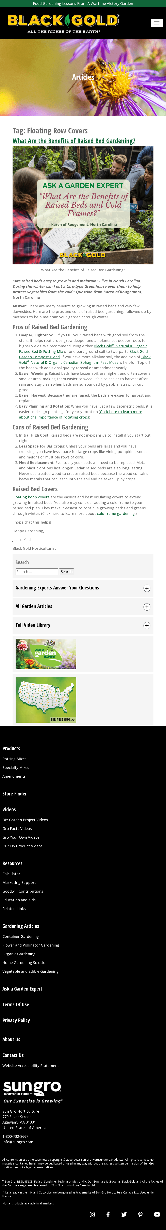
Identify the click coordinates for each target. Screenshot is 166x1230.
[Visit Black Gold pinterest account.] (140, 1214)
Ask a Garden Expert (22, 988)
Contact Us (13, 1055)
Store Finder (14, 793)
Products (11, 748)
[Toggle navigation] (157, 23)
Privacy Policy (16, 1020)
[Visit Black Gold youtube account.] (157, 1214)
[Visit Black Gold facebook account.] (108, 1214)
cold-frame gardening (116, 513)
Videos (9, 809)
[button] (83, 588)
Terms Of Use (15, 1004)
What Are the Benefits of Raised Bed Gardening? (74, 140)
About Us (11, 1039)
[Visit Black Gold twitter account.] (124, 1214)
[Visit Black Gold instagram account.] (92, 1214)
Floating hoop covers (31, 497)
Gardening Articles (20, 925)
